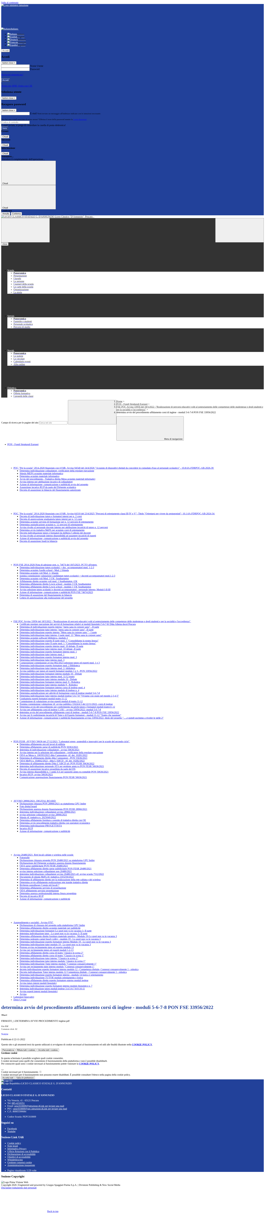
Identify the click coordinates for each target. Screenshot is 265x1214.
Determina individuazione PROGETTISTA (41, 825)
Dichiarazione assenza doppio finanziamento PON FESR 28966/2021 (53, 809)
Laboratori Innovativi (23, 997)
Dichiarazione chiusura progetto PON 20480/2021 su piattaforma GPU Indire (57, 860)
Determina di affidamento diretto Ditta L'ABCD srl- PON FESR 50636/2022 (57, 763)
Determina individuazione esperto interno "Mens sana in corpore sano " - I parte (58, 632)
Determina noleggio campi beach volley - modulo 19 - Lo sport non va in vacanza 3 (60, 939)
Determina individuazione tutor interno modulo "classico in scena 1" (53, 961)
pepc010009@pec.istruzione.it (40, 1108)
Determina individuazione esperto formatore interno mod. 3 (48, 657)
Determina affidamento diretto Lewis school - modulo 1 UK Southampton (55, 586)
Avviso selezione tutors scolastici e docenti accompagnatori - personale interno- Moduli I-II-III (65, 589)
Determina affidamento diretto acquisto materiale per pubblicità (50, 928)
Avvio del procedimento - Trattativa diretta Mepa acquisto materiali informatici (57, 479)
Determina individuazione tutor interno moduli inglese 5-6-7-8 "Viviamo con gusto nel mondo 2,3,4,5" (69, 696)
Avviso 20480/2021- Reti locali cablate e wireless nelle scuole (43, 854)
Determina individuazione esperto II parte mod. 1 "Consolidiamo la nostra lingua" (59, 640)
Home (119, 401)
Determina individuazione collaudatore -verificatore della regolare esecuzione (57, 470)
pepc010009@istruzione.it (39, 1106)
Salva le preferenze (25, 1078)
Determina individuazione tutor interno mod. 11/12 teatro (47, 676)
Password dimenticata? (12, 74)
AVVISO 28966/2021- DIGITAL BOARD (34, 801)
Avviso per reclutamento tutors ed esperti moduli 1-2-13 (46, 950)
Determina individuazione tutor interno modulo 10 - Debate (48, 679)
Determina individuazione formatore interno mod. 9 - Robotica (50, 682)
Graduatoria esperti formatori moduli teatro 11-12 (43, 698)
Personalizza (8, 1050)
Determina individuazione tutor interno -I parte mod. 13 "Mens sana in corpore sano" (61, 635)
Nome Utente (36, 66)
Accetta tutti (48, 1050)
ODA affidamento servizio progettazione (39, 890)
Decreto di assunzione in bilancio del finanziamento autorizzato (50, 490)
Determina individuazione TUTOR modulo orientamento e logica (51, 977)
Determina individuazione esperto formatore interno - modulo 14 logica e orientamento (61, 975)
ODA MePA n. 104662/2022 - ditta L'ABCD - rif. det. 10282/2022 (52, 760)
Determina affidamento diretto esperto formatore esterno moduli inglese (54, 980)
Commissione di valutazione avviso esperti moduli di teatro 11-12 (51, 701)
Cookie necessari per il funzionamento (20, 1072)
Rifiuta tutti (26, 1050)
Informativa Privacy (17, 1148)
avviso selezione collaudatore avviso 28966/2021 (43, 814)
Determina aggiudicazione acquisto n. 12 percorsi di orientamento (51, 524)
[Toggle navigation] (25, 230)
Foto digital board (28, 806)
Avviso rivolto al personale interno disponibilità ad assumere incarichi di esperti (58, 535)
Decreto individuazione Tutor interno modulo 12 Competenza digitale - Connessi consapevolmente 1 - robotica (73, 972)
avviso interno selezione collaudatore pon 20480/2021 (46, 871)
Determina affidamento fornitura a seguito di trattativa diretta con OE (53, 820)
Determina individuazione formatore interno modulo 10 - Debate (51, 673)
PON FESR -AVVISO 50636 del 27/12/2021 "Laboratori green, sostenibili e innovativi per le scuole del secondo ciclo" (71, 741)
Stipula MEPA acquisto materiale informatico (41, 473)
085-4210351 (18, 1103)
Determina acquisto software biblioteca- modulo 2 (44, 638)
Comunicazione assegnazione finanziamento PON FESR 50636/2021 (53, 777)
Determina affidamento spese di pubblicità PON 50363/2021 (49, 747)
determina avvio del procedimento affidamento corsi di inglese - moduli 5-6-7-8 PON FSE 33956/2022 (69, 712)
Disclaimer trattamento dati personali (18, 1187)
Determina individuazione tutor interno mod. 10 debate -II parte (50, 649)
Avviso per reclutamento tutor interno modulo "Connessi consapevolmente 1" (57, 966)
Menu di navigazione (173, 439)
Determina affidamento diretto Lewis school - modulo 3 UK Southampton (55, 584)
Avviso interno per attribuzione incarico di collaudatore (46, 481)
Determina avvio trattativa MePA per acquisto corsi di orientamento (52, 530)
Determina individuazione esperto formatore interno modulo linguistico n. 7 (56, 986)
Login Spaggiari (80, 119)
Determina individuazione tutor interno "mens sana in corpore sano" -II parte (57, 629)
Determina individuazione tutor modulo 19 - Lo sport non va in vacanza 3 (55, 944)
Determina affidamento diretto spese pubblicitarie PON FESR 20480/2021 (56, 868)
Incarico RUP (26, 828)
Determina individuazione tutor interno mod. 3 (42, 660)
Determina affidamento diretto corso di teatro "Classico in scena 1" (52, 955)
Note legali (12, 1146)
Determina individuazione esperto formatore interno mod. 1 (48, 651)
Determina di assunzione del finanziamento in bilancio (46, 595)
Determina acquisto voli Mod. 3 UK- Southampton (44, 578)
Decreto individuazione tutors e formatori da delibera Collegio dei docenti (55, 533)
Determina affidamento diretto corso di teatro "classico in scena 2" (51, 953)
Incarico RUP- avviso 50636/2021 (36, 774)
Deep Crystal (19, 999)
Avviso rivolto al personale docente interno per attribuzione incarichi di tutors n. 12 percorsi (64, 527)
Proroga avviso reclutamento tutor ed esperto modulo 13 (47, 947)
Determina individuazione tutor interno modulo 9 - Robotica (49, 684)
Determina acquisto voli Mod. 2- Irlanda (39, 573)
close (4, 244)
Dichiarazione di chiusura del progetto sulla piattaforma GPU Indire (52, 925)
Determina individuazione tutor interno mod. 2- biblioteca (47, 668)
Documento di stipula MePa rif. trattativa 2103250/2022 (47, 877)
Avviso (23, 994)
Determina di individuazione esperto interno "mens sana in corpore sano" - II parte (59, 627)
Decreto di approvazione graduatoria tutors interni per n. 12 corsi (51, 519)
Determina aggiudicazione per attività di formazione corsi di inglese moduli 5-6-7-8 (60, 693)
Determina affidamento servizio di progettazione (43, 888)
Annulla (5, 214)
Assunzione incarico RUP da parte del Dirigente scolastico (48, 487)
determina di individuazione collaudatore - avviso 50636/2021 (49, 749)
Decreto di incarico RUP (32, 896)
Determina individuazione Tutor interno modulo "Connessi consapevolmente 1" (58, 964)
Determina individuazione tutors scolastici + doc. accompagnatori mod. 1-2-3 (57, 567)
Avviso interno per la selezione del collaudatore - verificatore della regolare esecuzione (61, 752)
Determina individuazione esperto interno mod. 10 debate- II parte (51, 646)
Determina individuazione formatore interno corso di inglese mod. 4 (52, 687)
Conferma (16, 214)
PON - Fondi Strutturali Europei (132, 404)
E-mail (33, 113)
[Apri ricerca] (239, 230)
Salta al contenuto (9, 2)
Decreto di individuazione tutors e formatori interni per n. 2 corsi (51, 516)
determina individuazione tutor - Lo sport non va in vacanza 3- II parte (53, 933)
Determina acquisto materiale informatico (39, 476)
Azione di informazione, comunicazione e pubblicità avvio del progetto (54, 484)
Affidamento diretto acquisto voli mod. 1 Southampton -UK (48, 581)
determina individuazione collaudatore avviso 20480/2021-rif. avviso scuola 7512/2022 (62, 874)
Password (35, 69)
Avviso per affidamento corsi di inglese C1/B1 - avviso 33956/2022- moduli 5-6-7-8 (60, 709)
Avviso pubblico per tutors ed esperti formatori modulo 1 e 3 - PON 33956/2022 (58, 671)
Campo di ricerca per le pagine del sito (19, 422)
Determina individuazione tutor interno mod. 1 (42, 654)
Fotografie (25, 857)
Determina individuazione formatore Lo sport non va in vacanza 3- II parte (56, 930)
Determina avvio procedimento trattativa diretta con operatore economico (55, 823)
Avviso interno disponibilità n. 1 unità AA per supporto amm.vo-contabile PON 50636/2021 (64, 771)
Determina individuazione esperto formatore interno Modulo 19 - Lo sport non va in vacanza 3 (65, 941)
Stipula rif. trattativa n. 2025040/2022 (38, 817)
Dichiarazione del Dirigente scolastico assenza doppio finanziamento (53, 863)
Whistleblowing (15, 1159)
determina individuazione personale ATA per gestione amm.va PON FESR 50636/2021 (62, 766)
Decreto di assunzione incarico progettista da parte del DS (47, 769)
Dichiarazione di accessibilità (21, 1154)
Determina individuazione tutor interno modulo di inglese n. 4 (49, 690)
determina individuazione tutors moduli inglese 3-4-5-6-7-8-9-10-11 (52, 988)
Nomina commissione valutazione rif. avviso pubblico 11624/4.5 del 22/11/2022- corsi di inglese (66, 704)
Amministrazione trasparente (21, 1165)
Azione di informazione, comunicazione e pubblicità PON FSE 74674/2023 (56, 592)
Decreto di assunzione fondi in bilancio (38, 541)
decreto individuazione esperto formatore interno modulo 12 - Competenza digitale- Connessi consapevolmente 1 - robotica (79, 969)
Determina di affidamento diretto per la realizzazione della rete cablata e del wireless (60, 879)
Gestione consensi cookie (19, 1162)
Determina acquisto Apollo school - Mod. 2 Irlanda (44, 570)
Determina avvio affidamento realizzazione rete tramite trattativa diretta (54, 882)
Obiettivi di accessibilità (18, 1157)
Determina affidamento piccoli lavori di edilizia (42, 744)
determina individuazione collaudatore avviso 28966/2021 (48, 812)
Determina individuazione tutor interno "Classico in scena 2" (49, 958)
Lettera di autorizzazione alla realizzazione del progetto (46, 598)
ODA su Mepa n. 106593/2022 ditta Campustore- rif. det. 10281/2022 (53, 755)
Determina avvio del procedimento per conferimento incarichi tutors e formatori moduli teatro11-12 (67, 707)
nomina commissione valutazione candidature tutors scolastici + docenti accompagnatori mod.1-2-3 (67, 575)
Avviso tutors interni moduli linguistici (38, 983)
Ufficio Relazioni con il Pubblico (23, 1151)
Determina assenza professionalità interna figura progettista (48, 893)
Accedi (5, 50)
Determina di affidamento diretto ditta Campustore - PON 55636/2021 (53, 758)
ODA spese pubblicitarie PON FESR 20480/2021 (44, 866)
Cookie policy (14, 1143)
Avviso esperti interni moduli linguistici (39, 991)
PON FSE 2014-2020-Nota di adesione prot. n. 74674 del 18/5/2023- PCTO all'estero (55, 564)
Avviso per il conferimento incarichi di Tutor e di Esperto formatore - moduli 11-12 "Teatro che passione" (70, 715)
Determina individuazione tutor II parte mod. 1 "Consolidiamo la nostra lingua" (58, 643)
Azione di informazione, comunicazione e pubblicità (45, 831)
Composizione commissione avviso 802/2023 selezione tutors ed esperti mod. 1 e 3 (60, 662)
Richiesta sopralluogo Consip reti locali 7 (39, 885)
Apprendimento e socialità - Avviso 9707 (33, 922)
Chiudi (5, 137)
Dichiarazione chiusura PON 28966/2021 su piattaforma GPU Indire (53, 803)
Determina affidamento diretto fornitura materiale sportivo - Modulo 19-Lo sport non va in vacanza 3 (68, 936)
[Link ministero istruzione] (14, 5)
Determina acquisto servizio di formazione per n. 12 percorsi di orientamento (57, 522)
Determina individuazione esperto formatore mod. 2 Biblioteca (50, 665)
